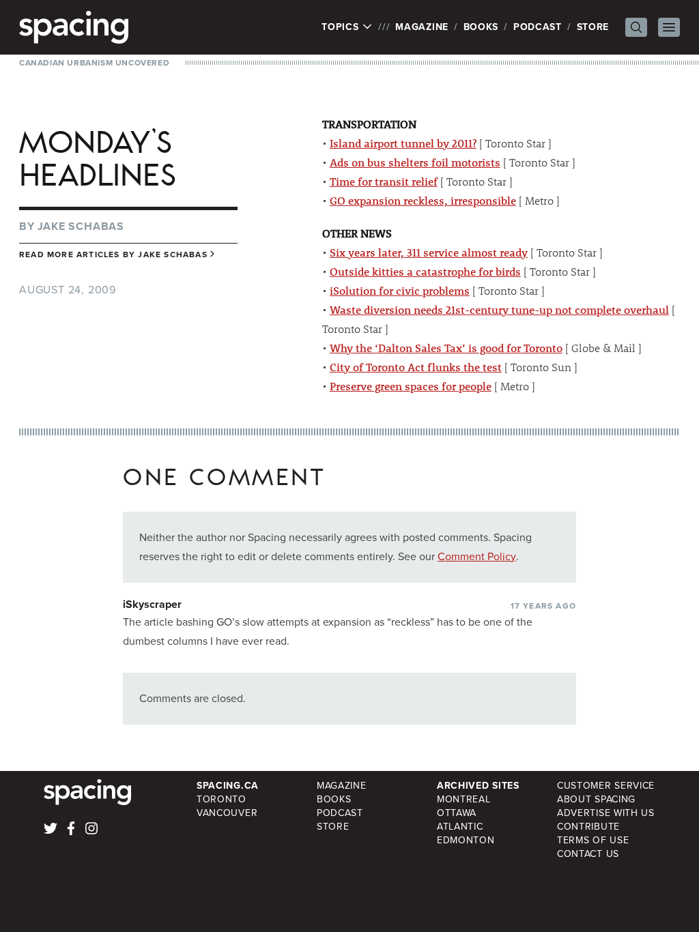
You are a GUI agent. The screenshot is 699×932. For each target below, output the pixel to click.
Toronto (221, 799)
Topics (342, 27)
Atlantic (460, 826)
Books (481, 27)
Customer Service (606, 785)
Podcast (537, 27)
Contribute (588, 826)
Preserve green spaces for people (410, 386)
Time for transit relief (384, 181)
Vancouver (227, 813)
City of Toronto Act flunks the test (416, 367)
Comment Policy (477, 556)
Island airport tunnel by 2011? (403, 143)
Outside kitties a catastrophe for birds (425, 271)
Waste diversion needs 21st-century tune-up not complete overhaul (499, 309)
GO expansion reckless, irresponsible (423, 200)
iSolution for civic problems (400, 290)
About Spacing (596, 799)
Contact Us (588, 854)
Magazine (421, 27)
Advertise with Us (606, 813)
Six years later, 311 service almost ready (429, 252)
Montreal (464, 799)
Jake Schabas (81, 226)
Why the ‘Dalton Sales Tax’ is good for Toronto (446, 347)
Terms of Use (593, 840)
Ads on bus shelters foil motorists (415, 162)
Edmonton (466, 840)
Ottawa (456, 813)
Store (593, 27)
